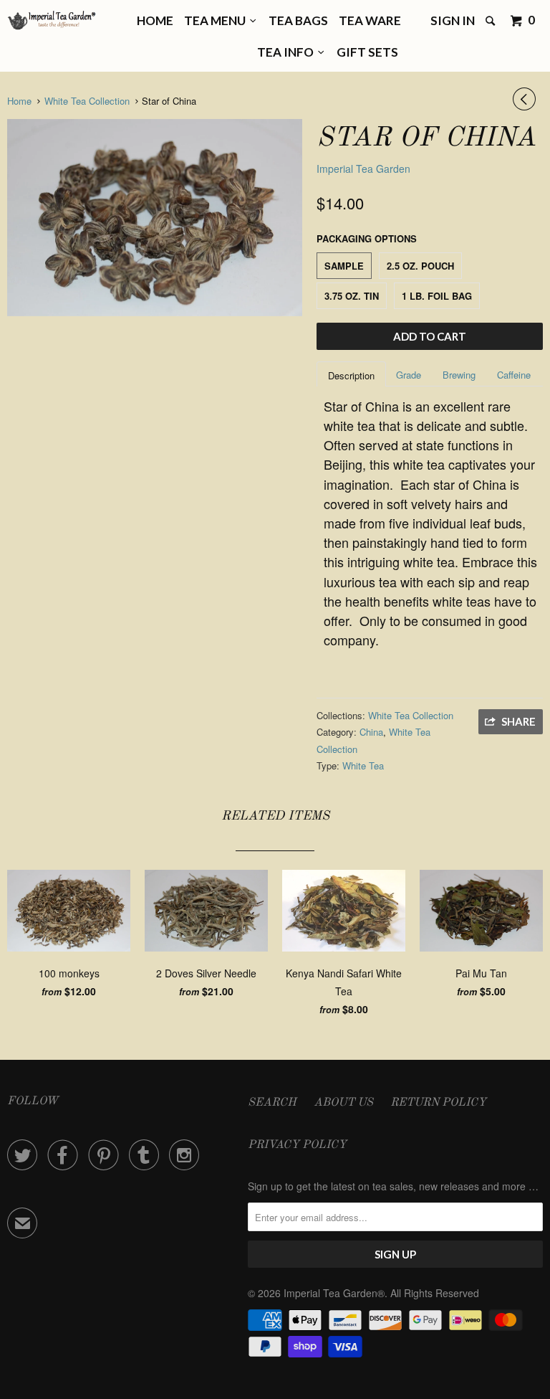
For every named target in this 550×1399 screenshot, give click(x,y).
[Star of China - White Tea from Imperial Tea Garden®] (154, 217)
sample (344, 265)
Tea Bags (298, 20)
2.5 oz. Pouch (420, 265)
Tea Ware (370, 20)
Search (272, 1103)
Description (351, 375)
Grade (408, 374)
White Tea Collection (410, 715)
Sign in (452, 20)
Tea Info (287, 52)
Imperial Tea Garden (363, 168)
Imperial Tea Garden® (334, 1293)
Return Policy (438, 1103)
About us (343, 1103)
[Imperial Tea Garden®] (51, 20)
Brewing (459, 374)
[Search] (491, 21)
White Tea (363, 765)
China (371, 732)
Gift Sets (367, 52)
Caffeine (514, 374)
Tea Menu (217, 20)
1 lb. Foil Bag (437, 296)
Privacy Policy (297, 1145)
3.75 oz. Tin (351, 296)
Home (155, 20)
